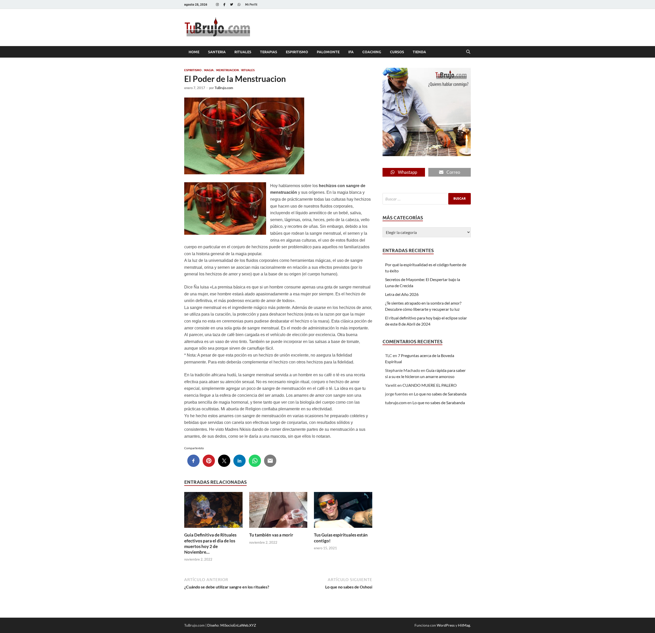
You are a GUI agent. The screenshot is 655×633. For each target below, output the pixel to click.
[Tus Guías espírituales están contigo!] (343, 511)
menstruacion (227, 70)
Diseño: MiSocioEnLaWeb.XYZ (231, 625)
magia (209, 70)
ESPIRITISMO (297, 52)
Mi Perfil (251, 4)
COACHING (371, 52)
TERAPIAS (268, 52)
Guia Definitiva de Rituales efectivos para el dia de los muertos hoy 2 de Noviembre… (210, 543)
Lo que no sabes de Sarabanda (440, 393)
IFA (351, 52)
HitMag (464, 625)
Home (194, 52)
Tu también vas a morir (271, 535)
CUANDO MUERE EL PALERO (429, 385)
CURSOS (397, 52)
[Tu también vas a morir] (278, 511)
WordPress (446, 625)
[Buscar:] (427, 199)
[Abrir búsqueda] (468, 52)
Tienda (419, 52)
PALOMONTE (328, 52)
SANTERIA (217, 52)
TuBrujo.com (224, 88)
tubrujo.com (396, 402)
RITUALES (242, 52)
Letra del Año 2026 (402, 294)
